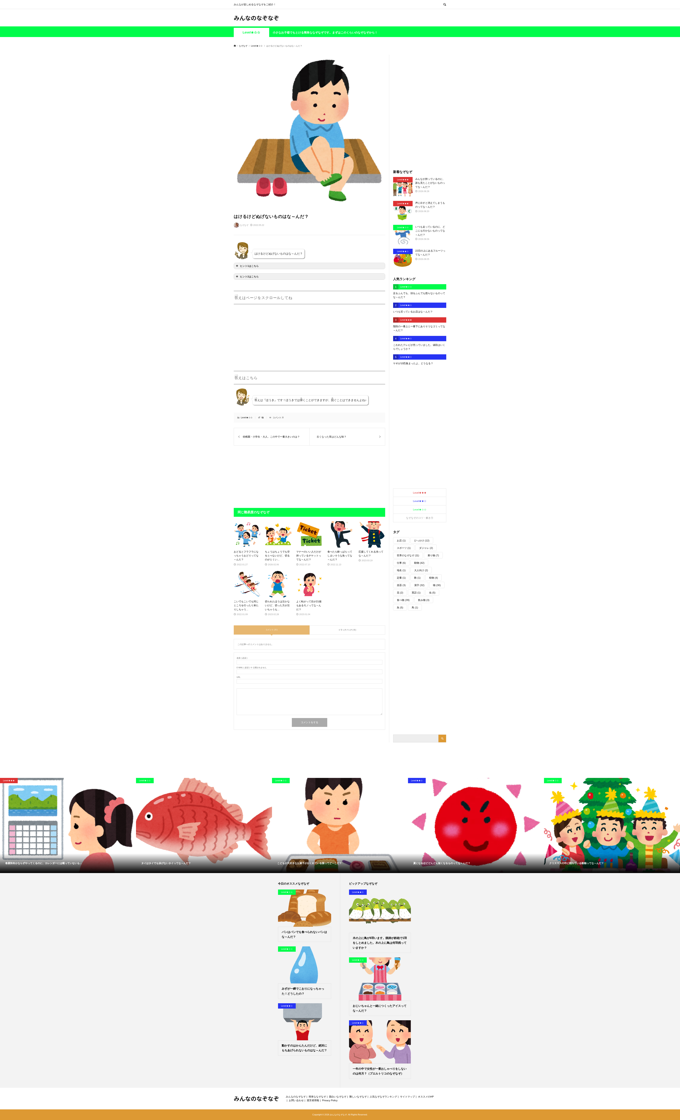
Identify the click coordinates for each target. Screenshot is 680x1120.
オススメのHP (426, 1096)
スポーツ (404, 548)
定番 (401, 577)
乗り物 (433, 555)
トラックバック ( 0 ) (347, 630)
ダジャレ (426, 548)
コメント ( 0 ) (271, 630)
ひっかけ (421, 540)
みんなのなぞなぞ (256, 18)
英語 (416, 592)
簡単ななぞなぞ (317, 1096)
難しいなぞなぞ (358, 1096)
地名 (401, 570)
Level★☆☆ (251, 32)
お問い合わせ (296, 1100)
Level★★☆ (419, 501)
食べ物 (403, 600)
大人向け (421, 570)
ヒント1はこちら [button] (249, 265)
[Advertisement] (263, 333)
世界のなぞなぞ (408, 555)
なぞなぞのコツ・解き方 (419, 517)
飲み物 (423, 600)
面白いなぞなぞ (337, 1096)
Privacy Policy (330, 1100)
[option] (68, 825)
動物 (419, 562)
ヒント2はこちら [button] (249, 276)
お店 (401, 540)
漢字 (419, 585)
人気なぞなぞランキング (383, 1096)
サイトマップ (407, 1096)
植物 (433, 577)
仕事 (401, 562)
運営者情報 (313, 1100)
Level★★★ (419, 492)
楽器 (401, 585)
